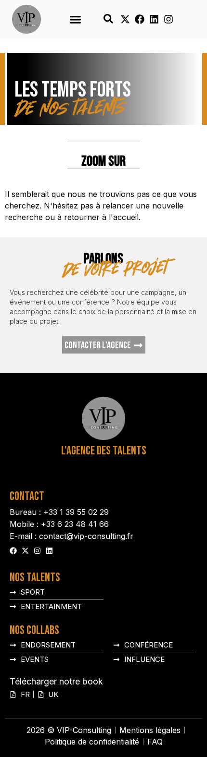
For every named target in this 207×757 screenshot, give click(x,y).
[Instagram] (168, 19)
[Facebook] (139, 19)
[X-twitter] (125, 19)
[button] (75, 19)
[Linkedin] (154, 19)
